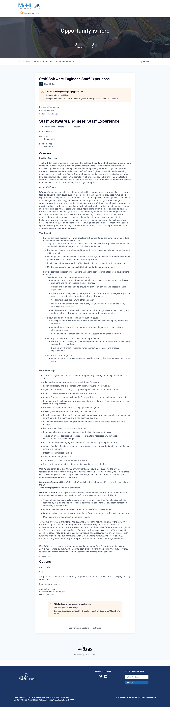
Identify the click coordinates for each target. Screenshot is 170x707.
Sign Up (129, 682)
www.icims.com (46, 594)
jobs (24, 61)
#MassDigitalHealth (103, 671)
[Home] (30, 9)
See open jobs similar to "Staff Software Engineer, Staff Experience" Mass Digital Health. (82, 98)
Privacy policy (79, 655)
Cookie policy (91, 655)
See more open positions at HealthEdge (85, 628)
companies (43, 61)
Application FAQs (47, 589)
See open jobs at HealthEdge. (58, 95)
